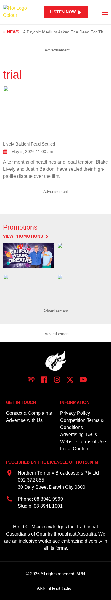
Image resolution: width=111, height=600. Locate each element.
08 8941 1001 (48, 506)
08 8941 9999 (48, 498)
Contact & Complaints (29, 413)
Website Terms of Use (83, 441)
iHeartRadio (60, 588)
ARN (41, 588)
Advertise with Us (24, 420)
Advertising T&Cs (78, 434)
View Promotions (23, 236)
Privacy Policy (75, 413)
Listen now (63, 12)
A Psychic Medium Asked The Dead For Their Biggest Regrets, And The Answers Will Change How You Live (65, 32)
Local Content (74, 448)
